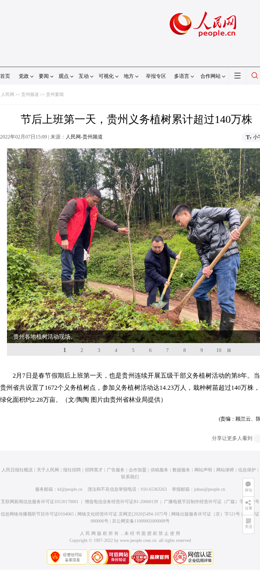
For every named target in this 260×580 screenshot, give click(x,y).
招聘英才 (94, 470)
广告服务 (116, 470)
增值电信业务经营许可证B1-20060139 (121, 501)
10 (218, 350)
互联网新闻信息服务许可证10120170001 (40, 501)
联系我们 (130, 477)
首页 (5, 76)
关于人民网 (48, 470)
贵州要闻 (55, 94)
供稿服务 (159, 470)
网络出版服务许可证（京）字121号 (205, 514)
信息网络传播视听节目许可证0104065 (37, 514)
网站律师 (225, 470)
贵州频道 (30, 94)
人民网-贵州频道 (84, 136)
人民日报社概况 (17, 470)
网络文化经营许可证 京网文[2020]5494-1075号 (122, 514)
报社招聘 (72, 470)
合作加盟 (137, 470)
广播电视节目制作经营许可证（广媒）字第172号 (211, 501)
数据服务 (181, 470)
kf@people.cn (69, 489)
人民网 (7, 94)
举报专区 (156, 76)
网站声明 (203, 470)
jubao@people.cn (209, 489)
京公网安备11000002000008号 (141, 521)
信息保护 (247, 470)
